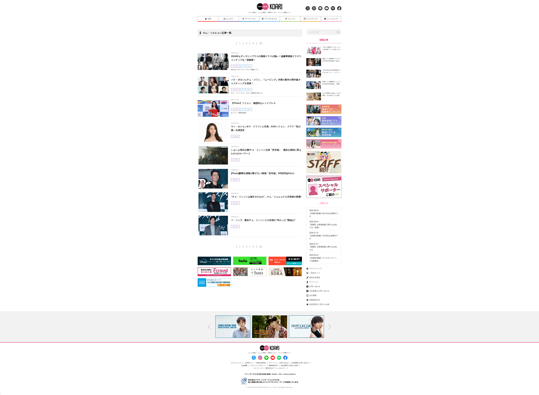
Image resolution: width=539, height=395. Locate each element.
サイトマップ (258, 368)
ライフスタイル (270, 19)
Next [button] (329, 327)
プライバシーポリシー (258, 365)
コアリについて (315, 268)
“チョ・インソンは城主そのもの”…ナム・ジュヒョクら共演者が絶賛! (266, 197)
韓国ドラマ (254, 69)
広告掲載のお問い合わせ (319, 291)
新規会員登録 (314, 277)
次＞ (261, 43)
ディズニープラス (244, 69)
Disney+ (234, 69)
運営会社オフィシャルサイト (276, 368)
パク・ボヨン (246, 93)
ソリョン (234, 113)
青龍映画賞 (242, 113)
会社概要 (313, 295)
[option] (232, 326)
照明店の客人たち (257, 93)
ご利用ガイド (314, 273)
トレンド (291, 19)
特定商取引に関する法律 (319, 304)
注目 (209, 19)
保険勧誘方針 (314, 300)
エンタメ (230, 19)
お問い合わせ (314, 286)
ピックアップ (311, 19)
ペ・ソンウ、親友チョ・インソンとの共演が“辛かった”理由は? (263, 220)
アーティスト (250, 19)
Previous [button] (209, 327)
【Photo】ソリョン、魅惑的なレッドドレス (253, 103)
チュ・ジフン (236, 93)
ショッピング (332, 19)
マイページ (313, 282)
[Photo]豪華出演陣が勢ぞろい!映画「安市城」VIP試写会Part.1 (262, 173)
